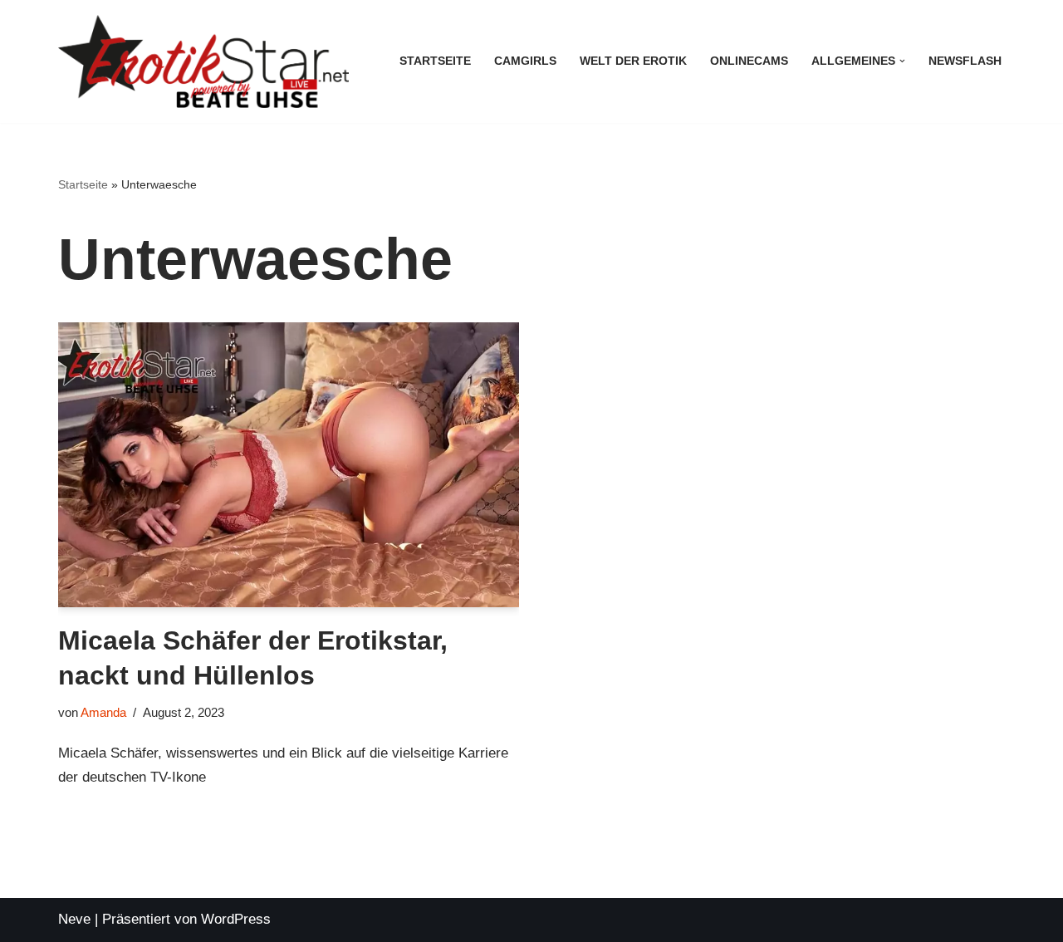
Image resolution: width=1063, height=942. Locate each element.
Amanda (103, 712)
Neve (74, 919)
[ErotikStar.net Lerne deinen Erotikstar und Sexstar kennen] (203, 61)
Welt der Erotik (633, 61)
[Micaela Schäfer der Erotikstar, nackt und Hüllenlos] (288, 465)
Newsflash (965, 61)
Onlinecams (749, 61)
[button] (902, 61)
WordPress (236, 919)
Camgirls (525, 61)
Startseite (435, 61)
